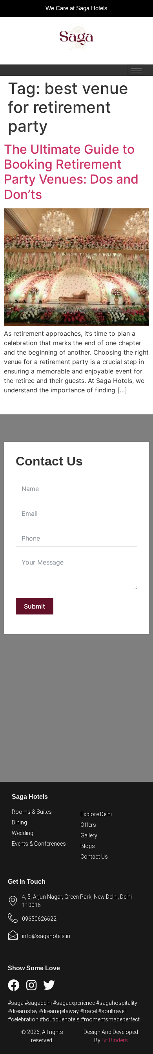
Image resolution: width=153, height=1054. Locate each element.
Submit (34, 606)
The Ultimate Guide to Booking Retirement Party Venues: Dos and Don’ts (71, 172)
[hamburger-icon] (136, 70)
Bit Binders (115, 1040)
